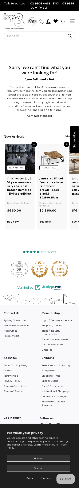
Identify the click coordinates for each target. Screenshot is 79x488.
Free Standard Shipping (56, 365)
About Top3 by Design (16, 365)
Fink (26, 203)
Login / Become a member (57, 320)
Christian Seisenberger (51, 203)
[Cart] (63, 21)
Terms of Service (13, 391)
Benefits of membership (56, 339)
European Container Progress (53, 403)
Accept (38, 458)
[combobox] (39, 35)
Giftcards (47, 349)
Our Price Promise (52, 344)
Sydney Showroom (15, 320)
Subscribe (74, 140)
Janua (46, 206)
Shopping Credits (52, 325)
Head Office (10, 330)
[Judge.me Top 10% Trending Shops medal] (59, 269)
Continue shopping (39, 115)
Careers (8, 370)
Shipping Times (51, 375)
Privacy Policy (12, 380)
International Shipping (55, 391)
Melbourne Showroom (16, 325)
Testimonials (11, 375)
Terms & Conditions (15, 386)
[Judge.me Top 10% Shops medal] (39, 269)
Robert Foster (14, 203)
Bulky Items (49, 370)
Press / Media (11, 335)
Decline (38, 468)
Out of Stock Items (52, 386)
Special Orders (50, 380)
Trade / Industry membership (51, 332)
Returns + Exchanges (54, 396)
